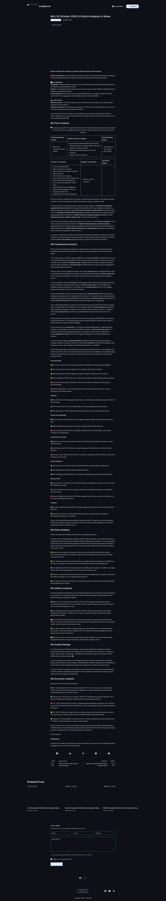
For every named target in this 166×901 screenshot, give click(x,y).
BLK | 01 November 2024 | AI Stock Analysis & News (82, 808)
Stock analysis (55, 20)
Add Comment (56, 839)
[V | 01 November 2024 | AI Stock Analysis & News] (45, 795)
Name (54, 833)
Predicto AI (44, 6)
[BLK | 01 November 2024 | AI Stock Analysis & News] (83, 795)
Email (76, 833)
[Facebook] (105, 891)
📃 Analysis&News (117, 6)
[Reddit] (70, 753)
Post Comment (56, 864)
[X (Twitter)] (57, 753)
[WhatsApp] (95, 753)
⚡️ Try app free (132, 6)
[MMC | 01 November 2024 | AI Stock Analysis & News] (121, 795)
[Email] (108, 753)
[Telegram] (83, 753)
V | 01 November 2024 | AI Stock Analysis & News (43, 808)
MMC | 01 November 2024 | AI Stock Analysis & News (120, 808)
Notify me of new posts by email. (62, 859)
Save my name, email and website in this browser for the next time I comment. (72, 855)
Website (98, 833)
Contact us (83, 891)
